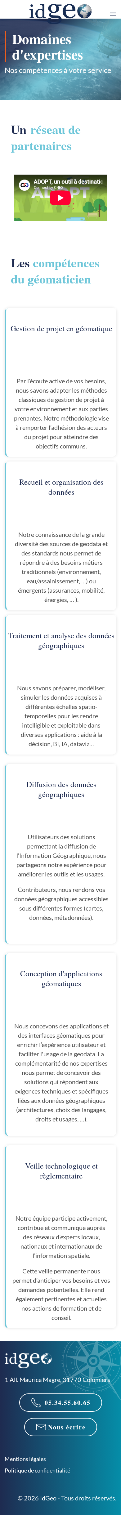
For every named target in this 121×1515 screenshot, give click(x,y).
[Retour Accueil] (60, 14)
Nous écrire (67, 1427)
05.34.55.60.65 (68, 1402)
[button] (113, 14)
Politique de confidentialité (37, 1470)
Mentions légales (25, 1458)
